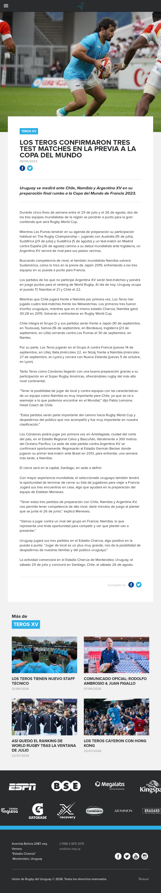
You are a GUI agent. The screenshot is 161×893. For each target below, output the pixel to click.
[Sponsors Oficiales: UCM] (150, 811)
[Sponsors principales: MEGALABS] (85, 787)
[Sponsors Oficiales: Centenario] (65, 811)
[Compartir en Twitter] (30, 168)
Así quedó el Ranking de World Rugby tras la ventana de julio (44, 746)
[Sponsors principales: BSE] (42, 787)
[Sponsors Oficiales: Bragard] (122, 811)
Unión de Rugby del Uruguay (80, 6)
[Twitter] (127, 857)
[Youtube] (135, 857)
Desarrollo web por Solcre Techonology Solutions (144, 879)
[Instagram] (144, 857)
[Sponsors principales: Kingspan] (129, 787)
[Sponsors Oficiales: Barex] (36, 810)
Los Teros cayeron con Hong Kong (115, 743)
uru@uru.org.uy (69, 849)
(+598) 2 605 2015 (71, 844)
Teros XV (28, 131)
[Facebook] (118, 857)
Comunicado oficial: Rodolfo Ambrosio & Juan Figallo (115, 681)
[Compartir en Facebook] (22, 168)
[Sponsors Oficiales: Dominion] (93, 811)
